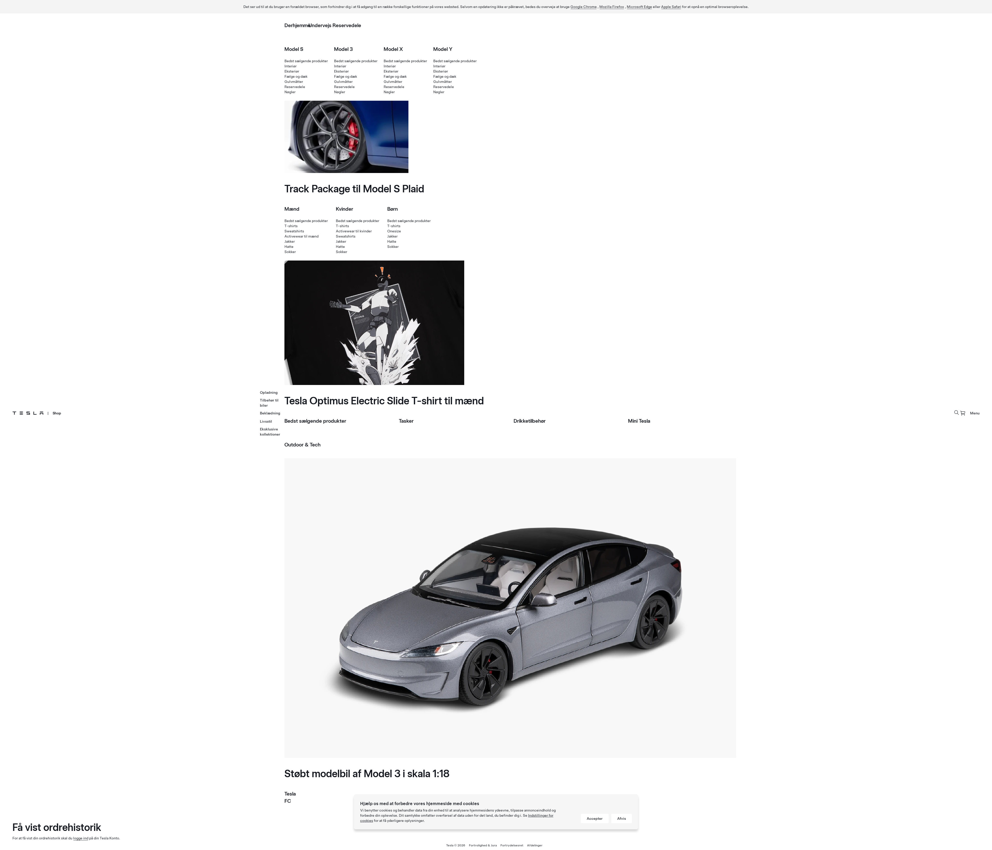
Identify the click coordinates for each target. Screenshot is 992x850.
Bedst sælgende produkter (306, 61)
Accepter (595, 818)
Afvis (621, 818)
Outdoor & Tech (302, 445)
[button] (957, 413)
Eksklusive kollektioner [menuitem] (270, 431)
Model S (293, 49)
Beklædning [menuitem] (270, 413)
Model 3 (343, 49)
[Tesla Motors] (28, 413)
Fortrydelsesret (511, 845)
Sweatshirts (294, 231)
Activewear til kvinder (354, 231)
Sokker (290, 252)
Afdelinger (534, 845)
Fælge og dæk (295, 76)
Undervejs (319, 25)
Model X (393, 49)
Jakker (289, 241)
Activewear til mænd (301, 236)
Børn (392, 209)
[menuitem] (963, 413)
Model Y (442, 49)
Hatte (288, 247)
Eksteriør (291, 71)
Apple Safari (671, 7)
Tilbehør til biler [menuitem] (269, 402)
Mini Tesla (639, 421)
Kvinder (344, 209)
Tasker (406, 421)
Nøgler (290, 92)
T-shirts (291, 226)
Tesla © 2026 (455, 845)
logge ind (80, 838)
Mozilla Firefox (611, 7)
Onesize (394, 231)
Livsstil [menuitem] (266, 421)
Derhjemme (297, 25)
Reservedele (346, 25)
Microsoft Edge (639, 7)
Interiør (290, 66)
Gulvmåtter (293, 82)
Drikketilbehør (530, 421)
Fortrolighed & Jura (483, 845)
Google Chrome (583, 7)
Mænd (291, 209)
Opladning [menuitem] (269, 392)
